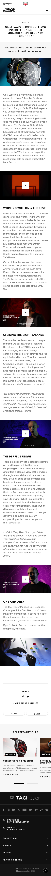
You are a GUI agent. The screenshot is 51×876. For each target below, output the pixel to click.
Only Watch (14, 713)
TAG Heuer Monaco (37, 714)
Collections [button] (10, 838)
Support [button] (8, 853)
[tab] (19, 674)
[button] (25, 185)
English (8, 4)
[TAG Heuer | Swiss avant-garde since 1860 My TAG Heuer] (25, 799)
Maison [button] (7, 845)
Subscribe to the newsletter (18, 821)
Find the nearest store (16, 829)
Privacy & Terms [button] (12, 860)
